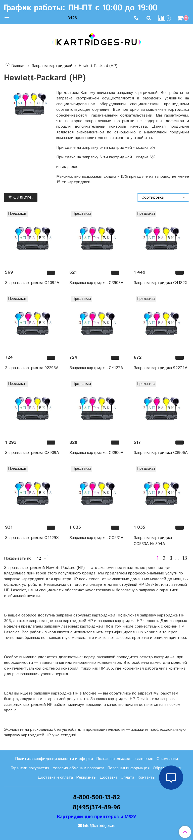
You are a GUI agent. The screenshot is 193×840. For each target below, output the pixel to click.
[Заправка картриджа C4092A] (32, 238)
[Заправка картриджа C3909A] (32, 408)
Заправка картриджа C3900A (96, 453)
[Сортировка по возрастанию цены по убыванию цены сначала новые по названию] (163, 197)
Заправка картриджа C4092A (32, 283)
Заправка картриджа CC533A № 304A (153, 541)
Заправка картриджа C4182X (160, 283)
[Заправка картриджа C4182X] (161, 238)
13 (184, 558)
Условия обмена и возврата (78, 768)
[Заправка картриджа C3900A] (96, 408)
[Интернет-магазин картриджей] (96, 39)
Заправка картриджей (52, 66)
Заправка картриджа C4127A (96, 368)
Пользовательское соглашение (124, 759)
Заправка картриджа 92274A (160, 368)
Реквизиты (86, 777)
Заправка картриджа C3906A (161, 453)
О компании (167, 759)
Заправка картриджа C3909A (32, 453)
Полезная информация (128, 768)
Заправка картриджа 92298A (32, 368)
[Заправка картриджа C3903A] (96, 238)
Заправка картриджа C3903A (96, 283)
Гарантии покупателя (30, 768)
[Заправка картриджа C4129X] (32, 493)
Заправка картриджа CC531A (96, 538)
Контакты (146, 777)
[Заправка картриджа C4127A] (96, 323)
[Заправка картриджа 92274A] (161, 323)
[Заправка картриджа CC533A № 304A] (161, 493)
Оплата (127, 777)
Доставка (108, 777)
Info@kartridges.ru (99, 826)
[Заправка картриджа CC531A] (96, 493)
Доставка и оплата (55, 777)
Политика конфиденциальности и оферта (54, 759)
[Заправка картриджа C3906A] (161, 408)
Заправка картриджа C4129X (32, 538)
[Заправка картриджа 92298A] (32, 323)
